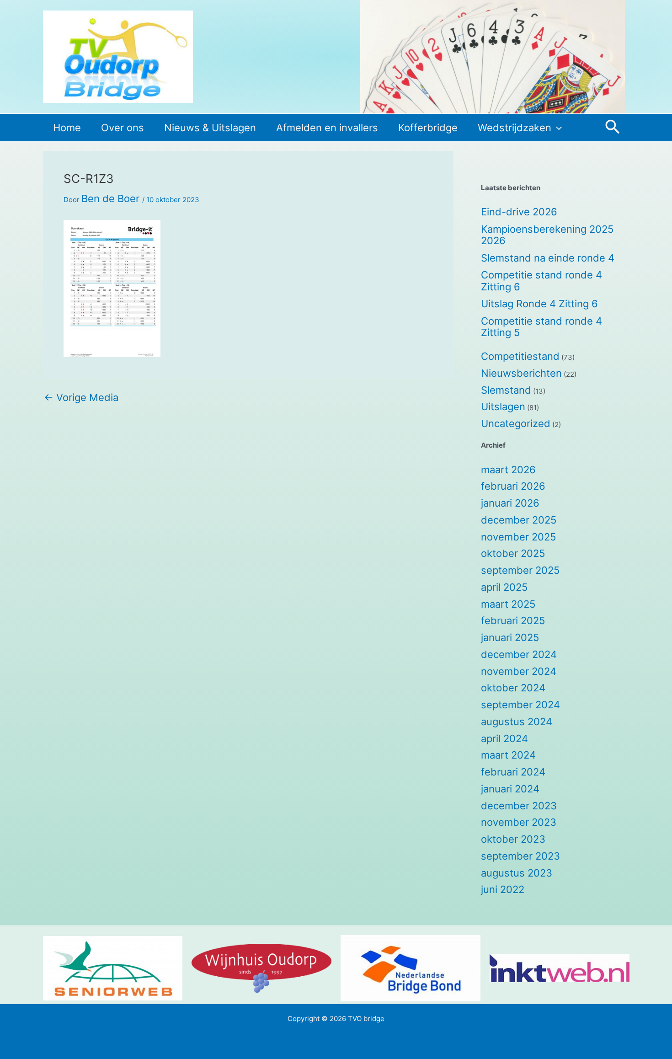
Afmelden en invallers (327, 128)
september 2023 (520, 856)
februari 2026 (513, 486)
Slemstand (506, 390)
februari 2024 (513, 772)
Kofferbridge (428, 128)
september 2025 (520, 570)
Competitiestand (520, 356)
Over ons (122, 128)
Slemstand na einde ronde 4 (547, 258)
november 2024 (518, 671)
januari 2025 (510, 637)
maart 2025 (508, 604)
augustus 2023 (516, 873)
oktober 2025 (513, 553)
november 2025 (518, 537)
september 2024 (520, 705)
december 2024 (519, 654)
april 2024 (504, 738)
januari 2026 (510, 503)
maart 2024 (508, 755)
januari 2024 (510, 789)
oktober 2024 (513, 688)
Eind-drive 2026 (519, 212)
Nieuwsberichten (521, 373)
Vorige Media (81, 397)
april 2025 (504, 587)
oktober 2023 (513, 839)
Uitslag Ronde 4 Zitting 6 (539, 304)
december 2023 (519, 806)
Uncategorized (515, 423)
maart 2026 (508, 470)
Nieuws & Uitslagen (210, 128)
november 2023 (518, 822)
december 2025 (518, 520)
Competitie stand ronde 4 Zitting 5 (541, 327)
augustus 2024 (516, 721)
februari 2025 (513, 620)
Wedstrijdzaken (514, 128)
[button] (556, 127)
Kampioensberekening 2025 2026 (547, 235)
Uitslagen (503, 406)
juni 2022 (502, 889)
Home (67, 128)
